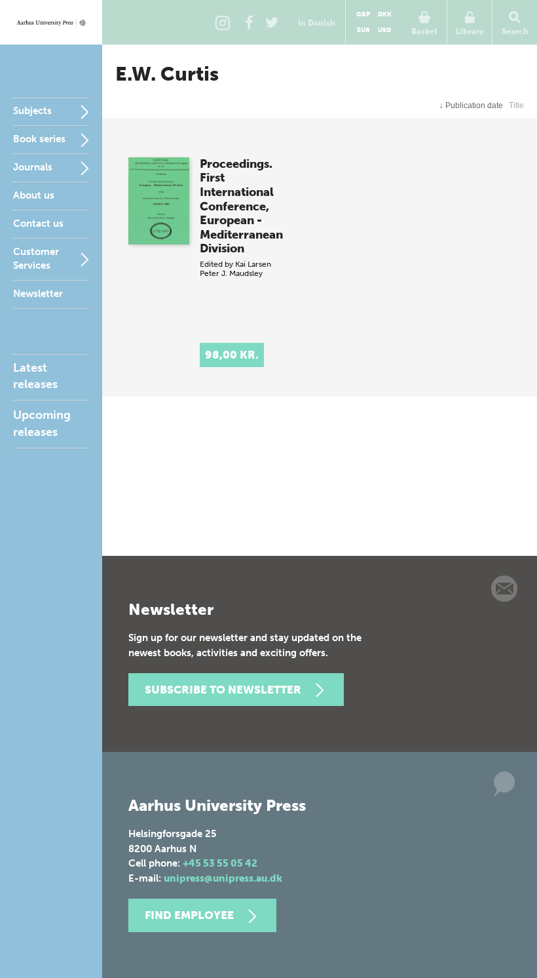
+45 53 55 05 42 (220, 863)
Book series (39, 139)
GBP (363, 14)
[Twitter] (272, 22)
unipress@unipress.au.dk (223, 878)
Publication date (471, 105)
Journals (32, 167)
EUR (363, 30)
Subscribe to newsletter (223, 689)
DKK (385, 14)
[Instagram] (223, 22)
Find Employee (189, 915)
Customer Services (36, 258)
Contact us (38, 223)
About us (33, 195)
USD (384, 30)
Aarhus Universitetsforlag (51, 22)
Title (516, 105)
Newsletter (38, 294)
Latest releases (35, 376)
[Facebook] (249, 22)
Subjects (32, 111)
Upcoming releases (42, 423)
